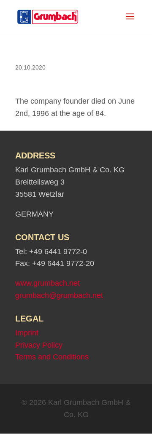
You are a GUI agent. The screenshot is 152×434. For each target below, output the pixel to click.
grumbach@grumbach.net (59, 295)
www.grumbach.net (47, 283)
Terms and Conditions (52, 357)
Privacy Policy (38, 345)
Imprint (26, 333)
